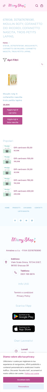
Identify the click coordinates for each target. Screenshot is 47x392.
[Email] (26, 220)
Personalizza (23, 386)
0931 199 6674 (28, 274)
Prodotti (16, 208)
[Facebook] (15, 220)
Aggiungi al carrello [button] (12, 111)
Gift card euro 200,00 (24, 191)
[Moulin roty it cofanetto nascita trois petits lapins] (12, 79)
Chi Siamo (27, 208)
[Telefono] (32, 220)
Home (7, 208)
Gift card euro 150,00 (23, 180)
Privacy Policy (23, 296)
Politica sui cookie (32, 373)
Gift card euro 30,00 (23, 169)
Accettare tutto (23, 380)
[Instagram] (21, 220)
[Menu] (4, 5)
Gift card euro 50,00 (23, 147)
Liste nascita (23, 211)
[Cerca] (36, 5)
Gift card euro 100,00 (23, 158)
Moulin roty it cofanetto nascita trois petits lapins (12, 97)
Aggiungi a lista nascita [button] (12, 121)
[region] (23, 372)
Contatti (38, 208)
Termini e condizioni (23, 292)
